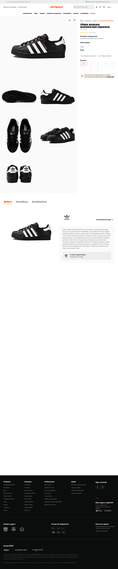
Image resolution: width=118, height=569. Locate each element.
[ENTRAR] (96, 7)
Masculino (88, 20)
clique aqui (110, 77)
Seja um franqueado (10, 7)
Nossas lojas (23, 7)
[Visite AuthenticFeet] (21, 550)
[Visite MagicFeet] (37, 550)
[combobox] (84, 7)
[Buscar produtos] (75, 7)
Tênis (81, 20)
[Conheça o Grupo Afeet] (6, 550)
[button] (83, 63)
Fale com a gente (102, 524)
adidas (95, 20)
